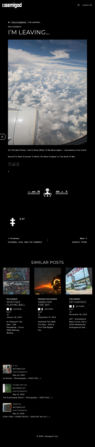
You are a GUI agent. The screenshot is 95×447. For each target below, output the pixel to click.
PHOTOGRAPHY (15, 27)
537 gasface (77, 302)
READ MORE (13, 337)
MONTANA (41, 299)
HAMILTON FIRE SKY (45, 303)
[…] (39, 378)
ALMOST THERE (79, 240)
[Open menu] (78, 5)
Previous (6, 305)
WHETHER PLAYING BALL (16, 303)
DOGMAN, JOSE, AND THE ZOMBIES (25, 240)
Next (89, 305)
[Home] (9, 22)
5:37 (22, 219)
